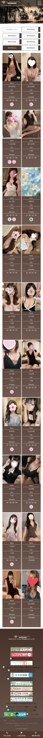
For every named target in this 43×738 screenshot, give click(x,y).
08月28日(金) (31, 42)
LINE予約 (21, 736)
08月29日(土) (12, 48)
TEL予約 (7, 736)
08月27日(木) (12, 42)
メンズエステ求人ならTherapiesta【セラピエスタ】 (21, 703)
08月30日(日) (31, 48)
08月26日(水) (31, 36)
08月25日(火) (12, 36)
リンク (13, 720)
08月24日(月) (31, 29)
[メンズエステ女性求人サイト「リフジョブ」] (21, 679)
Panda (25, 728)
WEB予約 (36, 736)
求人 (5, 720)
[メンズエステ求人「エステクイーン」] (21, 689)
